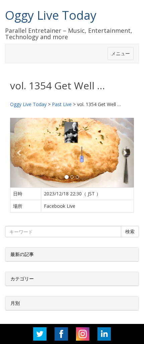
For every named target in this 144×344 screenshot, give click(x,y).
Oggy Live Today (50, 15)
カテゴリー (22, 278)
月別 (15, 303)
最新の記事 (22, 254)
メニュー (120, 53)
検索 (130, 231)
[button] (19, 152)
